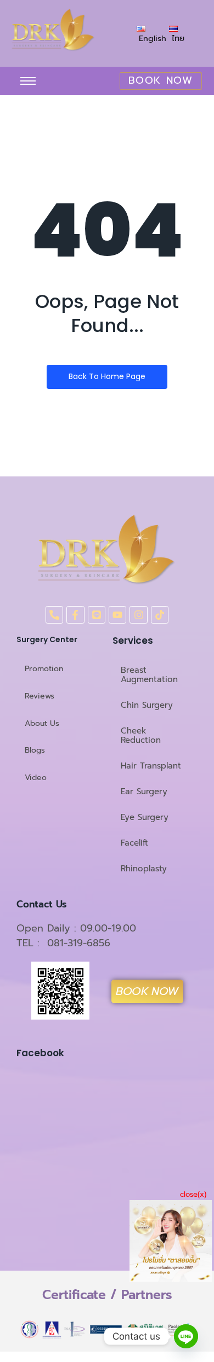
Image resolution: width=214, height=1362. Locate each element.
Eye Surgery (144, 817)
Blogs (35, 750)
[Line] (186, 1336)
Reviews (39, 696)
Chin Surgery (147, 705)
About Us (42, 723)
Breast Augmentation (149, 674)
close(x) (193, 1194)
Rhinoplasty (144, 869)
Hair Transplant (151, 766)
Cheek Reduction (141, 735)
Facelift (134, 843)
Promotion (44, 668)
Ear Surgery (144, 791)
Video (36, 777)
